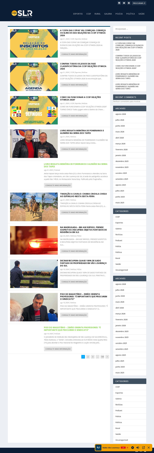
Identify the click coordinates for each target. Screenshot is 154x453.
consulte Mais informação (74, 54)
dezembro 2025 (122, 161)
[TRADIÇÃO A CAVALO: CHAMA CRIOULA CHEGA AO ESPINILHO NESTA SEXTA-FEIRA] (34, 207)
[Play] (132, 447)
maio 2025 (120, 202)
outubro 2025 (121, 173)
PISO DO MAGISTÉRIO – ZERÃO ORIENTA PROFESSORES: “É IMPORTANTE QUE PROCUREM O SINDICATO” (83, 296)
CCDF (88, 14)
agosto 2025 (121, 185)
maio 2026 (120, 132)
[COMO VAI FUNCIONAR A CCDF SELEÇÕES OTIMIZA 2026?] (34, 110)
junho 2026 (120, 126)
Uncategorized (122, 270)
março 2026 (120, 143)
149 (102, 357)
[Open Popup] (143, 447)
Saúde (141, 14)
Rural (98, 14)
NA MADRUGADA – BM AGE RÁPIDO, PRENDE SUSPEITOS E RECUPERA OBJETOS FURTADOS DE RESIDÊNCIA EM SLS (83, 230)
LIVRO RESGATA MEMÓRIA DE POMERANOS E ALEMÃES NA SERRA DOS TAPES (82, 131)
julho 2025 (120, 191)
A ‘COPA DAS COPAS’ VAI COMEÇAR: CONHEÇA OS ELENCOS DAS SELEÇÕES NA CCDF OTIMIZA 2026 (83, 33)
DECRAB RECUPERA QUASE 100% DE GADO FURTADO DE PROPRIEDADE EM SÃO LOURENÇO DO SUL (83, 263)
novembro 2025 (122, 167)
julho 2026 (120, 120)
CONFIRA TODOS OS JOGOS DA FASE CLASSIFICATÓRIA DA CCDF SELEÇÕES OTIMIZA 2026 (83, 66)
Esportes (78, 14)
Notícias (84, 39)
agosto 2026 (121, 114)
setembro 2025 (122, 179)
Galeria (108, 14)
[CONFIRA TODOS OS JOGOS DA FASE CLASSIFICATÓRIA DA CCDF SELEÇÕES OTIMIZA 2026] (34, 77)
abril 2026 (120, 138)
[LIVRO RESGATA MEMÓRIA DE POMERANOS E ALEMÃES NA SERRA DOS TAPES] (34, 143)
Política (130, 14)
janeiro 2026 (121, 155)
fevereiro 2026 (121, 149)
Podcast (57, 170)
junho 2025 (120, 197)
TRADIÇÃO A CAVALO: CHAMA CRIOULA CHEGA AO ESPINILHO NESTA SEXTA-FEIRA (83, 195)
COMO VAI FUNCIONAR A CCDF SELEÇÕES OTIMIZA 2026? (80, 98)
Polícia (119, 14)
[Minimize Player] (148, 447)
